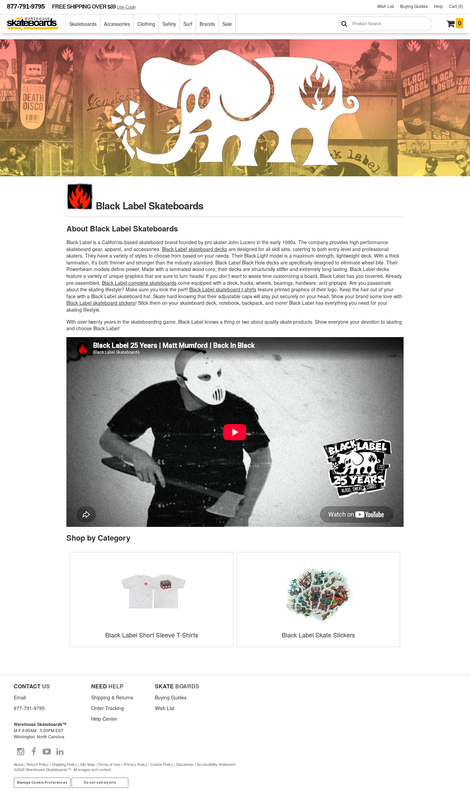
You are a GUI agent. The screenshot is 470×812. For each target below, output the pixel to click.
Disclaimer (185, 764)
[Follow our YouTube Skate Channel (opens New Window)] (47, 752)
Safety (169, 23)
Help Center (104, 718)
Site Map (87, 764)
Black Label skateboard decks (194, 249)
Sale (227, 23)
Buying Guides (414, 6)
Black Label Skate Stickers (318, 634)
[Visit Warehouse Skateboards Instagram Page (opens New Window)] (20, 752)
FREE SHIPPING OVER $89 (94, 6)
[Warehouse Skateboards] (36, 24)
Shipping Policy (64, 764)
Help (438, 6)
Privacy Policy (135, 764)
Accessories (117, 23)
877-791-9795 (26, 6)
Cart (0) (456, 6)
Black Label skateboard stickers (100, 302)
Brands (207, 23)
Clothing (146, 23)
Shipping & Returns (112, 697)
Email (20, 697)
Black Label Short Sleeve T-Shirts (151, 634)
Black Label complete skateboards (139, 282)
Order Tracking (107, 708)
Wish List (385, 6)
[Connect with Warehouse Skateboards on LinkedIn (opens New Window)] (60, 752)
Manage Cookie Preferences (42, 782)
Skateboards (83, 23)
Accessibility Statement (216, 764)
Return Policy (37, 764)
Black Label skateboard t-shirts (222, 289)
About (18, 764)
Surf (187, 23)
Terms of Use (109, 764)
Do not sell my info (100, 782)
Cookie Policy (161, 764)
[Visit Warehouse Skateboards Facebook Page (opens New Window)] (34, 752)
